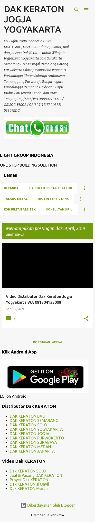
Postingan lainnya (47, 342)
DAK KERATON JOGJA (29, 433)
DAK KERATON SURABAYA (33, 442)
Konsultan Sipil (59, 209)
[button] (86, 319)
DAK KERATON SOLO (28, 425)
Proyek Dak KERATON (29, 480)
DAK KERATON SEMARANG (34, 420)
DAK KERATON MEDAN (30, 447)
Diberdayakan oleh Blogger (50, 505)
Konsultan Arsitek (20, 209)
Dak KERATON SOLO (28, 471)
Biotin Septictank (53, 198)
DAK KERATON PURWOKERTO (37, 438)
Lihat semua (15, 234)
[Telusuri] (76, 10)
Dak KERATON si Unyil (29, 484)
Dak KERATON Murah (29, 488)
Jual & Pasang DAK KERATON (36, 475)
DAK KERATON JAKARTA (32, 451)
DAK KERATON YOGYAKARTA (36, 429)
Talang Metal (16, 198)
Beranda (11, 188)
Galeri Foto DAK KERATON (50, 188)
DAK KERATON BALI (27, 416)
